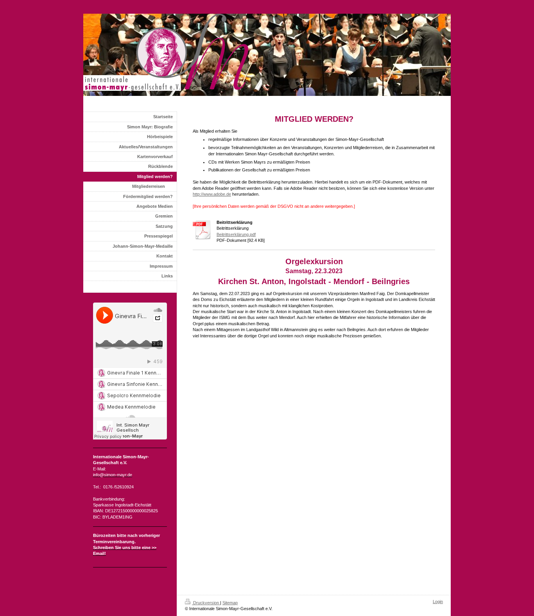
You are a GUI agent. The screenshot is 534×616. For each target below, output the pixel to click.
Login (438, 601)
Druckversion (206, 602)
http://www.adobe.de (212, 194)
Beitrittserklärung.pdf (236, 234)
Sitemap (230, 602)
